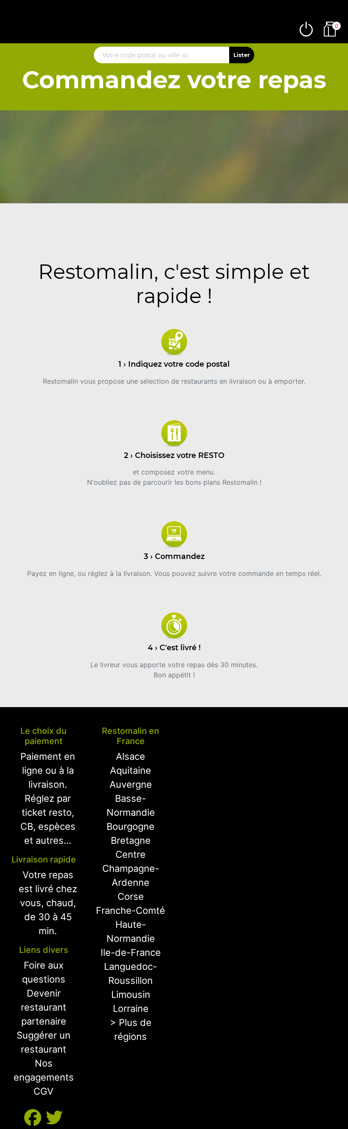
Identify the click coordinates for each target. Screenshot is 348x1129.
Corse (131, 896)
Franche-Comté (130, 910)
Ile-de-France (131, 952)
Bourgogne (130, 826)
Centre (130, 854)
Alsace (130, 756)
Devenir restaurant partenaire (43, 1007)
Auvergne (130, 784)
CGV (43, 1091)
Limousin (130, 994)
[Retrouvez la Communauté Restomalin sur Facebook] (35, 1117)
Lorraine (131, 1008)
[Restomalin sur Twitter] (54, 1117)
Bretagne (131, 840)
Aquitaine (130, 770)
